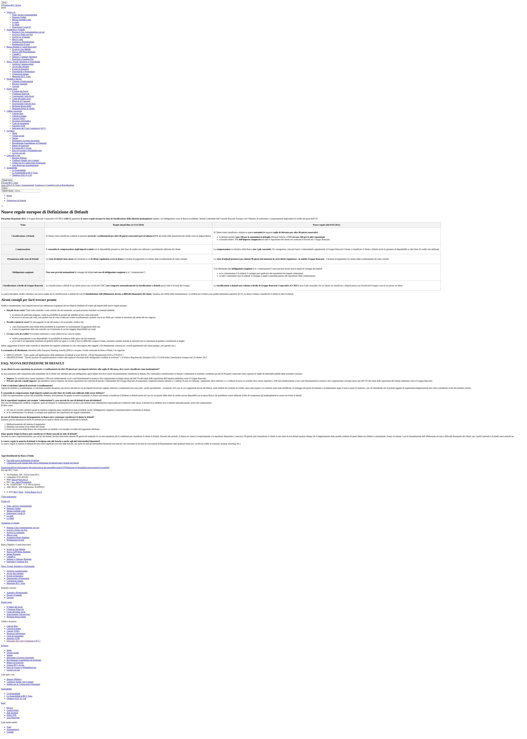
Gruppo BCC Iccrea (15, 665)
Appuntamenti (13, 729)
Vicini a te (11, 12)
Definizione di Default (16, 200)
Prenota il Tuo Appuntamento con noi (28, 32)
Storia (14, 133)
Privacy (15, 467)
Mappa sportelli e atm (21, 20)
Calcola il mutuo (19, 116)
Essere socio (12, 89)
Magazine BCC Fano (21, 76)
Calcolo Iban (17, 113)
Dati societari (12, 713)
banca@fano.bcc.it (20, 479)
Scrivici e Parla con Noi (22, 34)
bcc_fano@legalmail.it (21, 482)
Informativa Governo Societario (26, 140)
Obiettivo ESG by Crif (22, 175)
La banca (11, 131)
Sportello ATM (18, 126)
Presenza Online (19, 17)
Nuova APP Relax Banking (18, 552)
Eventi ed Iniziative (20, 69)
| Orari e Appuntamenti (24, 185)
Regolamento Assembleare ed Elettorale (29, 143)
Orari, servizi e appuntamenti (24, 15)
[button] (263, 7)
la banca (4, 645)
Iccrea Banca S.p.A (33, 492)
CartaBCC (16, 54)
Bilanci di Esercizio (20, 145)
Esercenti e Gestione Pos (22, 59)
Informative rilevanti (27, 467)
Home (9, 195)
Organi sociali (18, 136)
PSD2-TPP (11, 715)
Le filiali (15, 24)
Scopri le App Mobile (21, 49)
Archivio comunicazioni (17, 571)
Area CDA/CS (7, 185)
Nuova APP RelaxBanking (23, 52)
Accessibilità (103, 467)
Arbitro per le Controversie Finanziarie (29, 163)
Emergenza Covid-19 (21, 27)
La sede (15, 22)
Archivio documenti (44, 467)
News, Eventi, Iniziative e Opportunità (23, 61)
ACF (62, 467)
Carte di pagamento (20, 123)
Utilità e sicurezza (14, 111)
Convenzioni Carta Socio (23, 96)
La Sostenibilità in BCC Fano (25, 173)
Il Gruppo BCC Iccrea (21, 148)
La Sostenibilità (19, 170)
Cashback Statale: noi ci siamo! (25, 160)
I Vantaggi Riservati (20, 94)
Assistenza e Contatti (16, 29)
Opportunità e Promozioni (23, 71)
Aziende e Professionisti (22, 81)
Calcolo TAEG (18, 118)
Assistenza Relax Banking (18, 537)
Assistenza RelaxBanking (23, 42)
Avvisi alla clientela (20, 66)
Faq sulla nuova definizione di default (23, 460)
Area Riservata (13, 718)
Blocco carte (17, 39)
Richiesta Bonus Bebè (21, 106)
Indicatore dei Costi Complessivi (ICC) (29, 128)
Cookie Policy (13, 710)
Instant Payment (13, 554)
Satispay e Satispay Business (24, 57)
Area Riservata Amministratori (25, 165)
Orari (9, 727)
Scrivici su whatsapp (21, 37)
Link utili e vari (13, 155)
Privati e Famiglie (19, 84)
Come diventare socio (21, 99)
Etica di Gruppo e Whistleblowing (27, 150)
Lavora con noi (18, 153)
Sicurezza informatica (21, 121)
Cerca (4, 188)
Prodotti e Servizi (14, 79)
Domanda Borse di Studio (23, 108)
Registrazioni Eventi (21, 44)
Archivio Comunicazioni (22, 64)
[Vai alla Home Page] (9, 183)
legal (3, 703)
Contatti (10, 732)
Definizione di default (74, 467)
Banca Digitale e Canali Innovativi (22, 47)
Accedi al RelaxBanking (63, 185)
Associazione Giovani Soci (24, 103)
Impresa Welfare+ (19, 158)
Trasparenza (6, 467)
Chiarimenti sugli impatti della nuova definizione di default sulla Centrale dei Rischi (43, 463)
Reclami (56, 467)
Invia (4, 3)
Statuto (15, 138)
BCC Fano (18, 492)
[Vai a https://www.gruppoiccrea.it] (11, 5)
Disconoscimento (90, 467)
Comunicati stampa (20, 74)
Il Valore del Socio (20, 91)
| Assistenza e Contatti (43, 185)
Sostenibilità (12, 168)
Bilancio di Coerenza (21, 101)
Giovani (15, 86)
